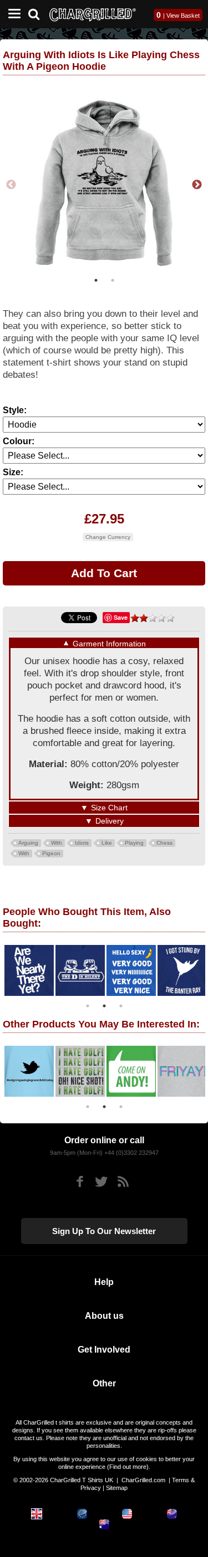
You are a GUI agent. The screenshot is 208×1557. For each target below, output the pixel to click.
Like (107, 843)
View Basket (183, 15)
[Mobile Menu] (11, 14)
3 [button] (120, 1005)
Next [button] (196, 185)
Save (121, 617)
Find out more (127, 1466)
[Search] (38, 13)
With (56, 843)
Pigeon (51, 853)
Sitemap (117, 1487)
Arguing (28, 843)
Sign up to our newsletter (104, 1231)
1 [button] (96, 280)
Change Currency (107, 537)
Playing (134, 843)
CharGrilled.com (143, 1480)
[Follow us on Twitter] (101, 1182)
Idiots (82, 843)
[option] (104, 184)
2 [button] (112, 280)
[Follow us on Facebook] (80, 1182)
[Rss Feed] (123, 1182)
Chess (164, 843)
